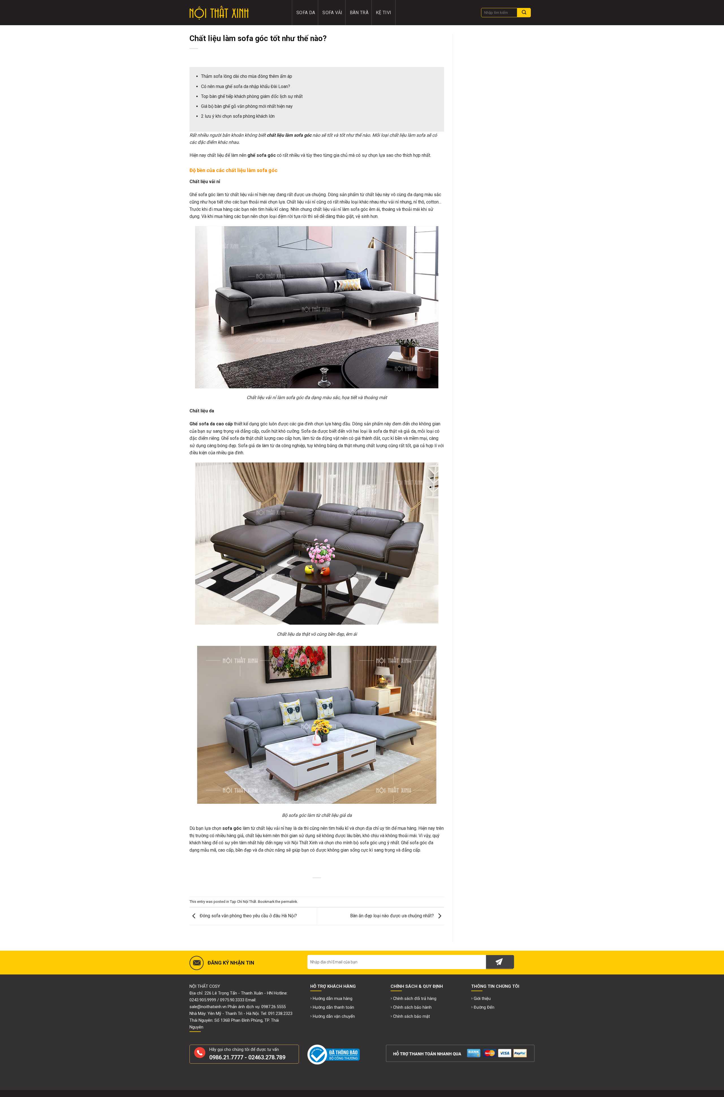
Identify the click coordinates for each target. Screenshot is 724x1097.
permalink (289, 901)
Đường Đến (484, 1007)
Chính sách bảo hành (412, 1007)
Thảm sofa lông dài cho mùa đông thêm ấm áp (246, 76)
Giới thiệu (482, 998)
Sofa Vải (332, 12)
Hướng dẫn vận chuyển (334, 1016)
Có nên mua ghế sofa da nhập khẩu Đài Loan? (245, 86)
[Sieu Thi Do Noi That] (236, 13)
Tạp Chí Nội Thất (243, 901)
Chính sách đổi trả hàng (414, 998)
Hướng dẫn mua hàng (332, 998)
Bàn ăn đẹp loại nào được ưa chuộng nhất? (392, 916)
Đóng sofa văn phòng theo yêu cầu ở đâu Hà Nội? (248, 916)
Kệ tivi (383, 12)
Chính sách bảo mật (411, 1016)
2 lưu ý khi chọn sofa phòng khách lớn (238, 116)
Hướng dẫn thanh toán (333, 1007)
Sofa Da (305, 12)
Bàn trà (359, 12)
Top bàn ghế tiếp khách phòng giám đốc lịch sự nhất (252, 96)
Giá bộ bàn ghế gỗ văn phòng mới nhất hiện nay (247, 106)
